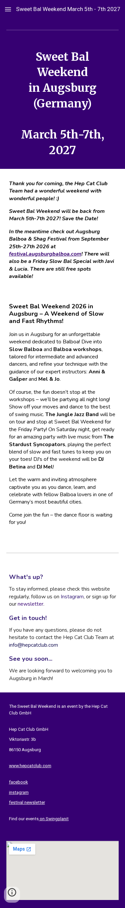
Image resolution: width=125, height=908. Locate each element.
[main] (62, 103)
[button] (8, 9)
